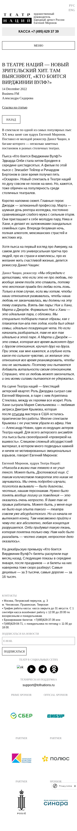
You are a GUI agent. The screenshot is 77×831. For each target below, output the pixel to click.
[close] (75, 786)
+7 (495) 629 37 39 (45, 31)
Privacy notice (65, 786)
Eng (72, 10)
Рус (72, 5)
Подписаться (14, 651)
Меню (38, 45)
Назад (11, 119)
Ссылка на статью (14, 107)
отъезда (18, 414)
